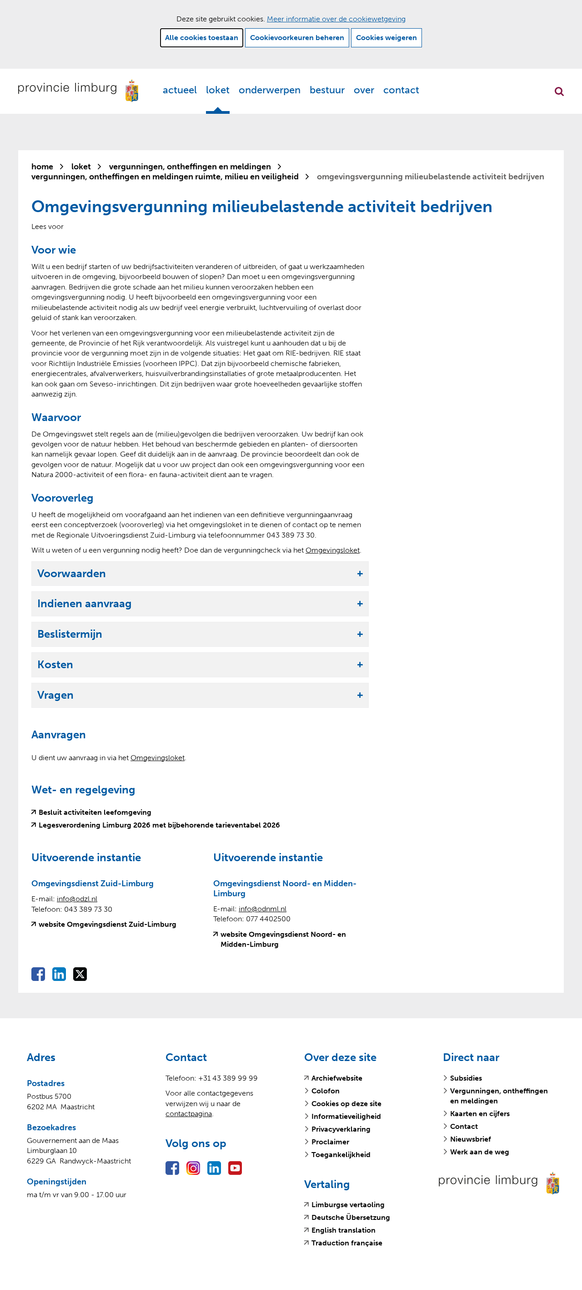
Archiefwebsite (336, 1078)
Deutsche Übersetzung (350, 1218)
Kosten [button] (55, 664)
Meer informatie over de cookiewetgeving (336, 19)
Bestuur (327, 90)
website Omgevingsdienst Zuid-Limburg (107, 924)
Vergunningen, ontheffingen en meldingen (499, 1096)
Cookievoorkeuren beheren (297, 37)
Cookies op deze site (346, 1103)
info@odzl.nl (77, 898)
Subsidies (466, 1078)
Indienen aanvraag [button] (84, 603)
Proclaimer (330, 1142)
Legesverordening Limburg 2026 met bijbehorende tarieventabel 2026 (159, 825)
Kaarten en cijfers (480, 1113)
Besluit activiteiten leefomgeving (95, 813)
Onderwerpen (270, 90)
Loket (218, 90)
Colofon (325, 1091)
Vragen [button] (55, 695)
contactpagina (189, 1113)
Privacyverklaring (341, 1129)
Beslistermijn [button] (69, 634)
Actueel (180, 90)
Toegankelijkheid (341, 1154)
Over (364, 90)
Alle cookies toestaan (201, 37)
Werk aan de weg (479, 1152)
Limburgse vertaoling (348, 1205)
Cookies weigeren (386, 37)
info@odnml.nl (262, 908)
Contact (401, 90)
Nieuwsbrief (470, 1139)
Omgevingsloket (333, 550)
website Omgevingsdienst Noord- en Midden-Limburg (283, 940)
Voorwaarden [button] (71, 573)
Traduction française (346, 1243)
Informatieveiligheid (346, 1116)
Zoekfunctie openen (559, 91)
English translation (343, 1230)
